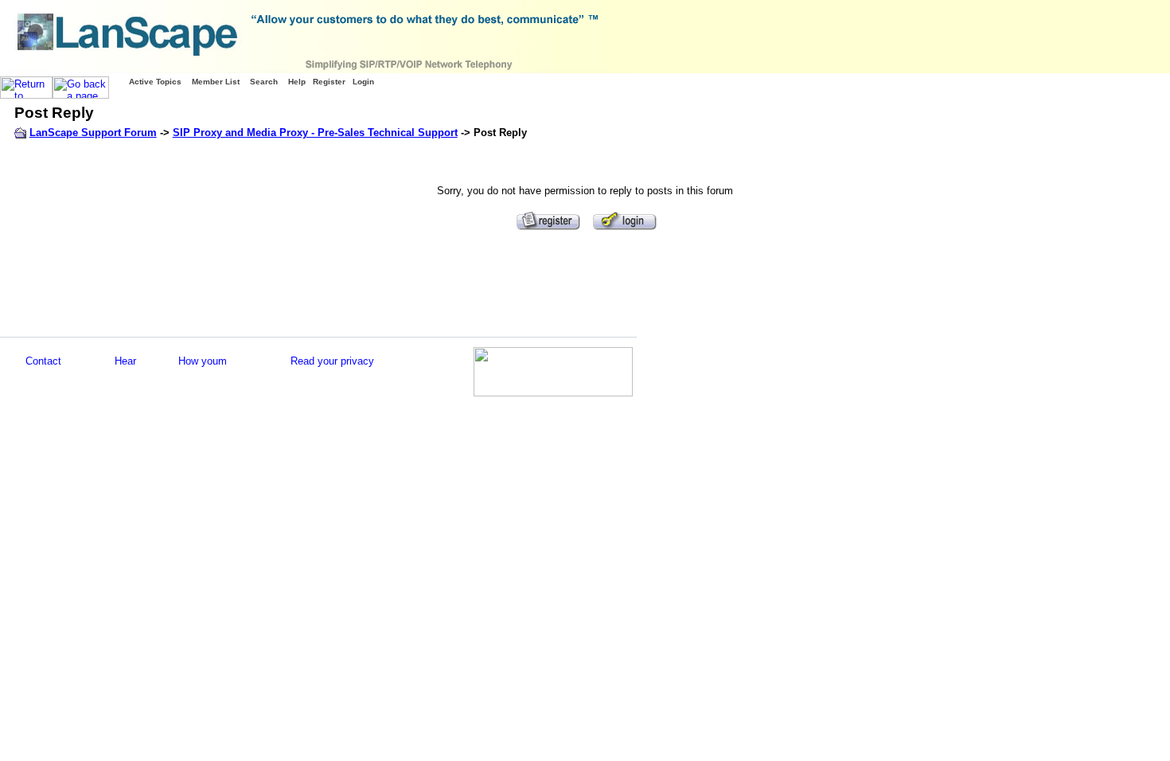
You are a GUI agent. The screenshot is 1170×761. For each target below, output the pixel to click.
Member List (216, 81)
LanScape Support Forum (93, 133)
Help (297, 81)
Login (363, 81)
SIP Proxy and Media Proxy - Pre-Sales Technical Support (315, 133)
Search (264, 81)
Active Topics (155, 81)
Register (329, 81)
